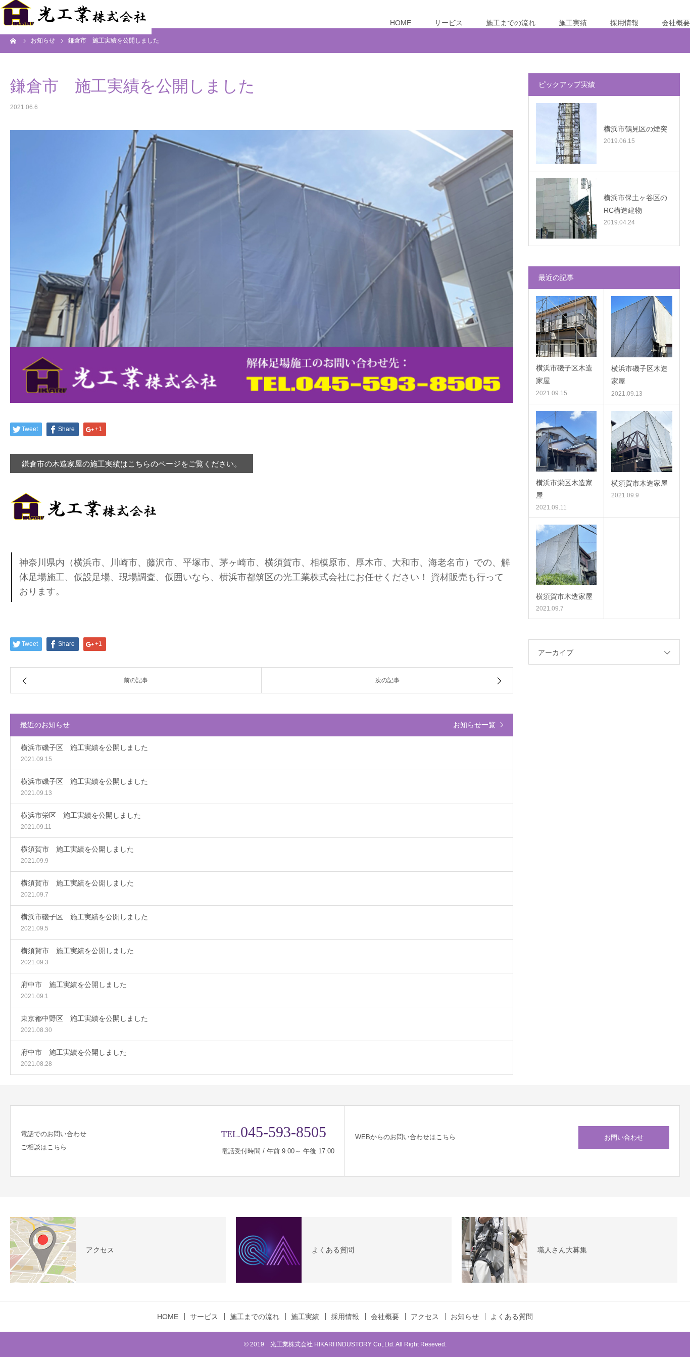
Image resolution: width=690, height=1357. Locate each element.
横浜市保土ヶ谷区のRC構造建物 (635, 204)
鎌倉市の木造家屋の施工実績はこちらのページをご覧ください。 (131, 463)
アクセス (425, 1316)
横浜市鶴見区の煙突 (635, 129)
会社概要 (676, 23)
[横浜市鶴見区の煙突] (566, 133)
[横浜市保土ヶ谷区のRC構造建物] (566, 208)
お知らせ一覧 (474, 725)
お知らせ (465, 1316)
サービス (448, 23)
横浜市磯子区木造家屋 (564, 374)
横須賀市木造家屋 (639, 483)
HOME (400, 23)
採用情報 (624, 23)
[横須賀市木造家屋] (641, 441)
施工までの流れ (510, 23)
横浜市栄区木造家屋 (564, 489)
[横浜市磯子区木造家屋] (566, 326)
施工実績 (573, 23)
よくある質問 (511, 1316)
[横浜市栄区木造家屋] (566, 441)
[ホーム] (13, 40)
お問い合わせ (624, 1137)
